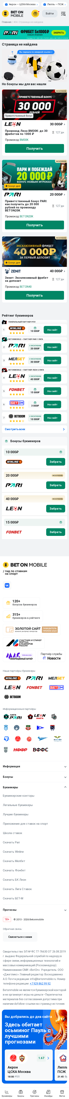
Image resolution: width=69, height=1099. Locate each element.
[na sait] (52, 330)
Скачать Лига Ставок (17, 889)
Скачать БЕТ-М (13, 898)
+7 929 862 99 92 (40, 983)
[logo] (12, 13)
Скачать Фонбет (14, 870)
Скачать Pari (11, 842)
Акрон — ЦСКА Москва (22, 4)
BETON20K (26, 216)
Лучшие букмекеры (15, 814)
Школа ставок (12, 833)
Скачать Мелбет (14, 861)
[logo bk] (14, 462)
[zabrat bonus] (55, 462)
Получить (34, 148)
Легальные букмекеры (18, 805)
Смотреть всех (15, 429)
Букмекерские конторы (18, 795)
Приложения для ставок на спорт (25, 823)
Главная (6, 22)
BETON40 (26, 286)
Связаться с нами (20, 936)
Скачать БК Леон (14, 879)
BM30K (24, 139)
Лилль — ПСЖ (55, 4)
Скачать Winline (13, 851)
